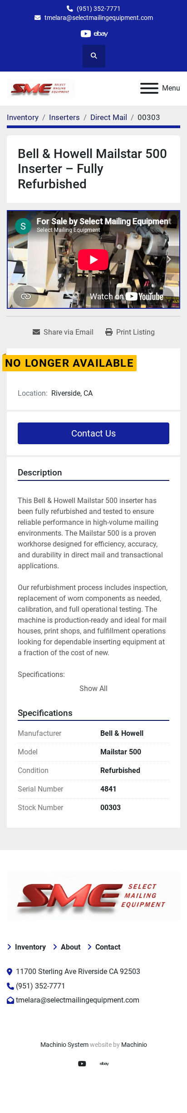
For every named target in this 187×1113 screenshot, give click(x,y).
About (70, 947)
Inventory (30, 947)
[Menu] (149, 88)
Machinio (134, 1044)
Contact (107, 947)
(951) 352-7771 (99, 8)
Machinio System (64, 1044)
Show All (93, 688)
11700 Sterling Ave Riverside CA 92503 (78, 971)
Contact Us (93, 433)
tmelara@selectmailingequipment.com (98, 17)
